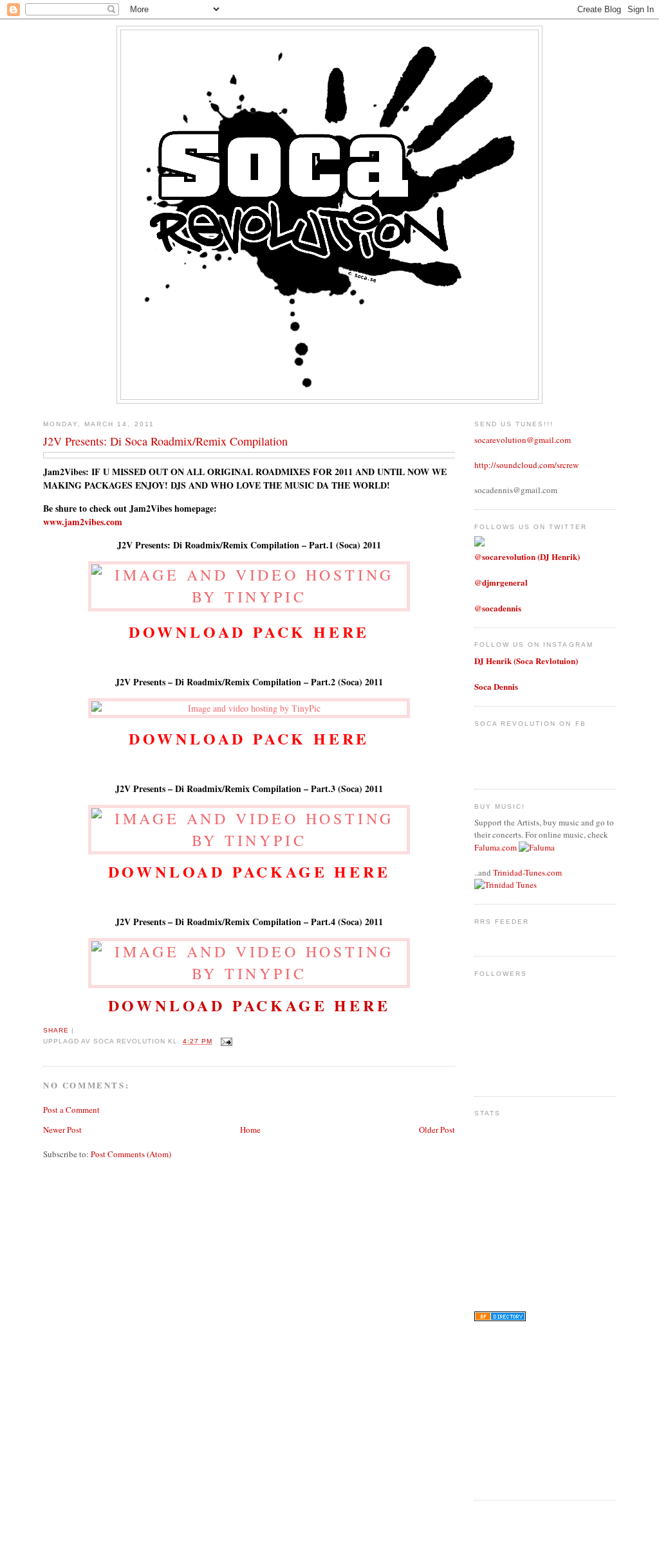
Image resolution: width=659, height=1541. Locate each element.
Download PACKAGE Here (249, 1005)
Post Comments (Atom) (131, 1154)
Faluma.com (495, 847)
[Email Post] (225, 1041)
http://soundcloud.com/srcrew (526, 465)
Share (56, 1030)
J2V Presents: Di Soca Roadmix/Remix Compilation (165, 441)
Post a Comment (71, 1109)
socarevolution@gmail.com (522, 440)
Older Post (437, 1129)
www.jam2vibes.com (82, 521)
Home (250, 1129)
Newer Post (62, 1129)
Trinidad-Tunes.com (527, 872)
